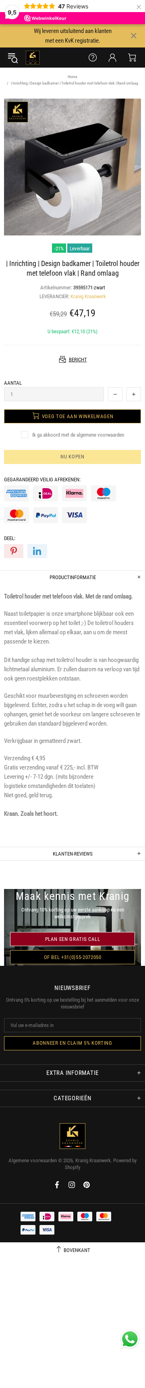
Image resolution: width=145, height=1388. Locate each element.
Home (72, 76)
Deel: (9, 538)
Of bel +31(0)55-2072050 (73, 957)
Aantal (13, 383)
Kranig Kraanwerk (32, 57)
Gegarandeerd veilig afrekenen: (42, 479)
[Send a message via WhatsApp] (130, 1339)
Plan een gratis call (72, 939)
